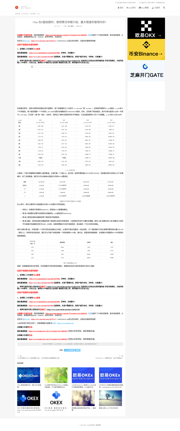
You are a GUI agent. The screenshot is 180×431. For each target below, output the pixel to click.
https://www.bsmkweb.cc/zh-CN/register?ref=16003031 (48, 331)
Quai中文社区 (16, 7)
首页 (121, 8)
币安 (30, 35)
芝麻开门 (43, 61)
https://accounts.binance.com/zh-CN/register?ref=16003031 (66, 35)
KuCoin (26, 41)
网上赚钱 (32, 14)
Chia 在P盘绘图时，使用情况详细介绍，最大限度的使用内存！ (70, 22)
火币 (54, 323)
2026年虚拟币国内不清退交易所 (125, 2)
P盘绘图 (77, 350)
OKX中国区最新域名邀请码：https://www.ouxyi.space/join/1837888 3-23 (29, 410)
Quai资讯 (132, 8)
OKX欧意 (36, 49)
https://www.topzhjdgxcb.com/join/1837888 (45, 53)
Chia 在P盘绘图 (69, 350)
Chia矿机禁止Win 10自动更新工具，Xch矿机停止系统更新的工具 (38, 358)
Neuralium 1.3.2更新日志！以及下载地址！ (109, 358)
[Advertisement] (146, 96)
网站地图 (98, 425)
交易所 (157, 8)
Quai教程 (145, 8)
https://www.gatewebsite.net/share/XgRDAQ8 (64, 61)
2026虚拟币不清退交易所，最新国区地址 (152, 2)
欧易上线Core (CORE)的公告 (108, 408)
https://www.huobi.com (65, 323)
